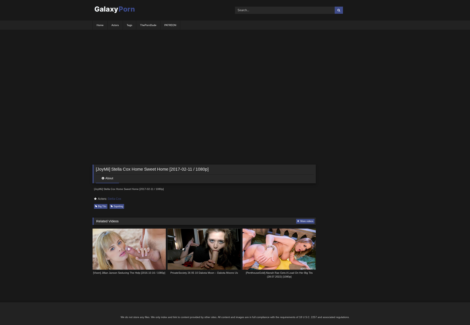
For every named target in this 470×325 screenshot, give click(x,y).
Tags (129, 25)
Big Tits (102, 206)
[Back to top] (459, 314)
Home (100, 25)
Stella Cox (114, 198)
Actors (115, 25)
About (109, 178)
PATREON (170, 25)
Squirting (118, 206)
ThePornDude (148, 25)
